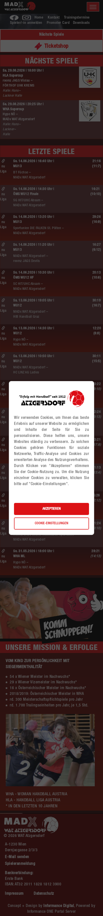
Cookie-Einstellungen (51, 523)
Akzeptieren (51, 509)
